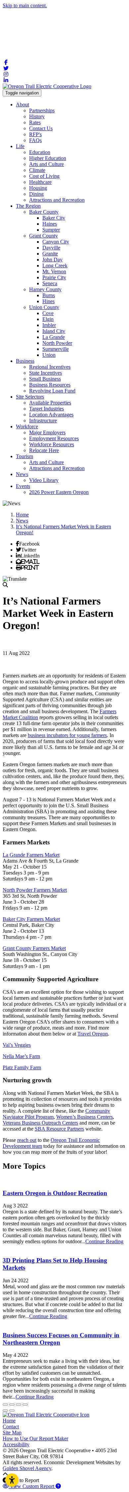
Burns (48, 295)
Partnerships (42, 110)
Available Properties (50, 402)
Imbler (49, 325)
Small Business (45, 379)
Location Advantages (51, 414)
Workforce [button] (27, 426)
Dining (36, 194)
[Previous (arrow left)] (5, 1411)
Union (49, 355)
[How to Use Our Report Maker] (58, 1486)
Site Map (12, 1432)
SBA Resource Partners (59, 1129)
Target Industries (46, 408)
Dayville (51, 247)
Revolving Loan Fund (52, 391)
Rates (35, 122)
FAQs (35, 140)
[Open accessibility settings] (12, 1480)
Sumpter (51, 230)
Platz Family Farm (22, 1067)
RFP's (35, 134)
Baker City (53, 218)
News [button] (22, 474)
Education (39, 152)
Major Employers (47, 432)
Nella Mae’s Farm (21, 1056)
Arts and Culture (46, 164)
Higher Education (47, 158)
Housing (38, 188)
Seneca (49, 283)
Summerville (55, 349)
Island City (53, 331)
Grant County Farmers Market (34, 948)
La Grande (53, 337)
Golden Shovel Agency (27, 1468)
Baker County (44, 212)
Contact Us (41, 128)
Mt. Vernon (54, 271)
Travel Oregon (92, 1034)
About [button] (22, 104)
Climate (37, 170)
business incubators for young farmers (67, 735)
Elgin (48, 319)
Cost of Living (44, 176)
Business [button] (25, 361)
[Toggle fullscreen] (18, 1405)
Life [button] (20, 146)
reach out (26, 1140)
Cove (48, 313)
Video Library (44, 480)
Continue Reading (104, 1241)
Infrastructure (43, 420)
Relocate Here (44, 450)
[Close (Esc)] (5, 1405)
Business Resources (49, 385)
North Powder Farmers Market (35, 890)
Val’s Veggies (17, 1045)
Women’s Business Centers (84, 1117)
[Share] (12, 1405)
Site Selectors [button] (30, 397)
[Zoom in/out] (25, 1405)
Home (9, 1420)
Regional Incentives (49, 367)
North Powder (57, 343)
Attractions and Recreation (57, 200)
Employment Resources (54, 438)
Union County (44, 307)
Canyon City (55, 241)
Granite (50, 253)
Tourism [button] (24, 456)
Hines (48, 301)
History (37, 116)
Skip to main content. (25, 5)
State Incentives (45, 373)
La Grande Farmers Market (31, 855)
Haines (49, 224)
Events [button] (23, 486)
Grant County (43, 236)
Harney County (45, 289)
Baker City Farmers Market (31, 919)
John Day (52, 259)
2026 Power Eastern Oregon (59, 492)
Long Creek (54, 265)
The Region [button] (28, 206)
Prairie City (54, 277)
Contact (11, 1426)
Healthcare (40, 182)
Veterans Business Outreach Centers (40, 1123)
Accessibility (16, 1444)
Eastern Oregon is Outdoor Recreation (55, 1193)
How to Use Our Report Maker (35, 1438)
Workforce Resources (51, 444)
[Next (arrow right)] (12, 1411)
